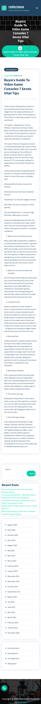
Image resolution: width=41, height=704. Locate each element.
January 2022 (13, 571)
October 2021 (13, 586)
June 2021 (11, 607)
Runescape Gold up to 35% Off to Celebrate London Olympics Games (18, 512)
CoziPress (22, 702)
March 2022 (12, 561)
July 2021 (11, 602)
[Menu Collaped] (4, 8)
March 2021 (12, 617)
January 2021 (13, 628)
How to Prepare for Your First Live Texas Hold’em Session (17, 490)
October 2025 (13, 535)
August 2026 (12, 525)
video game (12, 663)
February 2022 (13, 566)
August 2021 (12, 597)
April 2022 (11, 556)
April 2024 (11, 540)
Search (7, 469)
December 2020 (13, 633)
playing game (11, 69)
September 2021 (14, 592)
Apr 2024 (8, 75)
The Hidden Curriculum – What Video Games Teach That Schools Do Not (19, 501)
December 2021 (13, 576)
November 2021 (14, 581)
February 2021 (13, 622)
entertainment (13, 648)
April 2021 (11, 612)
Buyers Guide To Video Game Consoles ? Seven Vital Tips (19, 507)
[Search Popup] (37, 8)
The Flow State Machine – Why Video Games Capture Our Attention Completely (19, 496)
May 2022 (11, 550)
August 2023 (12, 545)
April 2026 (11, 530)
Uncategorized (13, 658)
